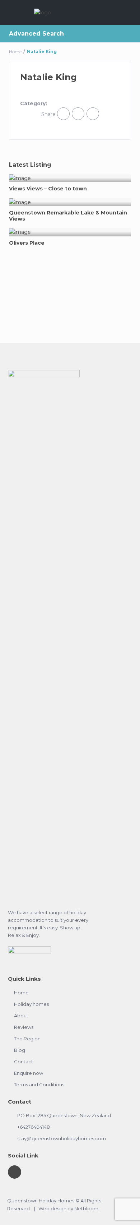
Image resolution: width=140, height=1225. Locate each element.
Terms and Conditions (39, 1084)
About (21, 1015)
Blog (19, 1050)
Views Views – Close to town (48, 189)
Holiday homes (31, 1004)
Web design (52, 1208)
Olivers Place (27, 243)
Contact (23, 1061)
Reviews (23, 1027)
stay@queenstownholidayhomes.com (61, 1138)
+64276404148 (33, 1127)
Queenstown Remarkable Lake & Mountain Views (68, 216)
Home (15, 51)
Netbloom (86, 1208)
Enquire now (28, 1073)
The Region (27, 1038)
